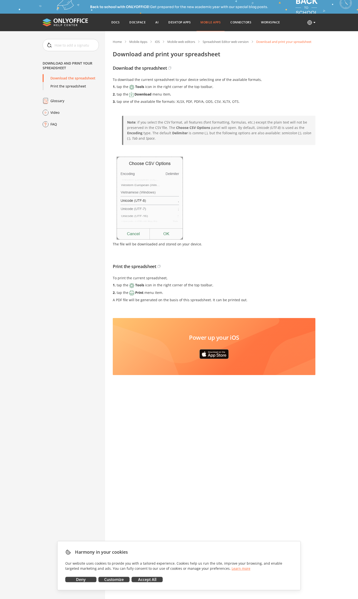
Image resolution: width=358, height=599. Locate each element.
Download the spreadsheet (72, 78)
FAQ (53, 124)
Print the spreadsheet (68, 86)
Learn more (241, 568)
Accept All (147, 579)
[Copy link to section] (170, 68)
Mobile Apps (138, 41)
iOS (157, 41)
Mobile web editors (181, 41)
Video (54, 112)
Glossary (57, 100)
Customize (114, 579)
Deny (81, 579)
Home (117, 41)
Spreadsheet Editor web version (226, 41)
